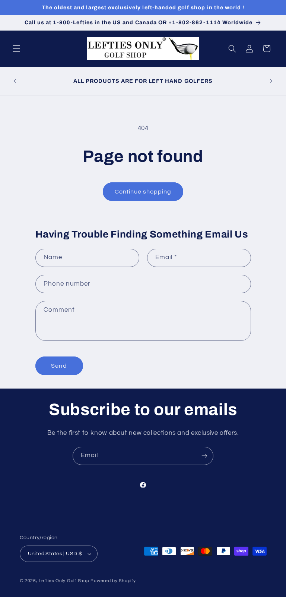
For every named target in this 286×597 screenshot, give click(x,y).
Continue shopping (143, 192)
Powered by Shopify (113, 581)
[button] (16, 48)
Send (59, 366)
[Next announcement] (271, 81)
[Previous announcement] (15, 81)
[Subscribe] (204, 456)
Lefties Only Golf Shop (64, 581)
